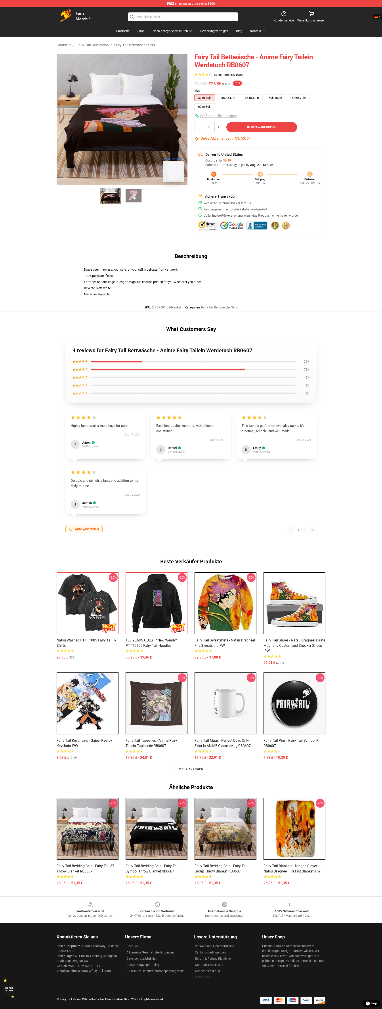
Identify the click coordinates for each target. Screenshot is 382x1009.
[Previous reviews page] (291, 530)
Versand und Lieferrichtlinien (214, 946)
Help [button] (374, 1003)
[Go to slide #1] (110, 196)
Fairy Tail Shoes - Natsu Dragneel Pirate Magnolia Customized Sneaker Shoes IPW (294, 645)
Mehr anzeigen (191, 769)
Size (198, 90)
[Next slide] (180, 119)
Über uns (132, 946)
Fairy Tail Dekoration (92, 45)
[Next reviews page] (313, 530)
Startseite (64, 45)
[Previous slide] (63, 119)
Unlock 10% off (9, 989)
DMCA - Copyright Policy (143, 965)
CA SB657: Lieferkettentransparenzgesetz (155, 971)
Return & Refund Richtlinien (213, 958)
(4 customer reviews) (228, 75)
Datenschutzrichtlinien (141, 958)
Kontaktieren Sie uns (209, 965)
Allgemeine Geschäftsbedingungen (150, 952)
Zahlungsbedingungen (210, 952)
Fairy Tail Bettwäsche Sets (134, 45)
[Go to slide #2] (133, 196)
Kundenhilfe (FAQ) (207, 971)
